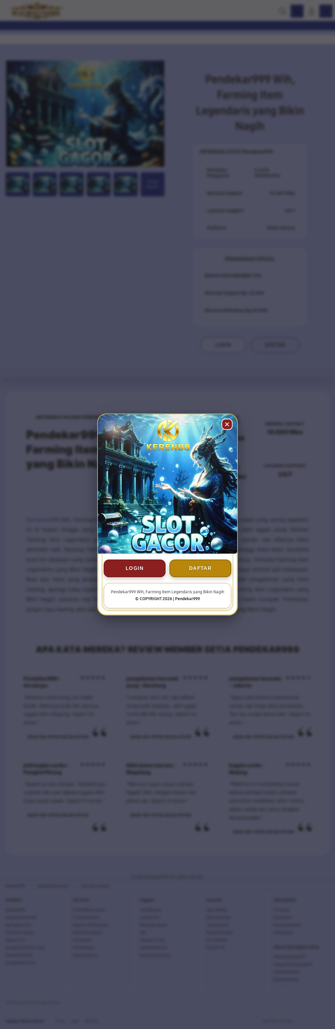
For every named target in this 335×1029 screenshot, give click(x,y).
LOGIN (135, 568)
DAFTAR (200, 568)
